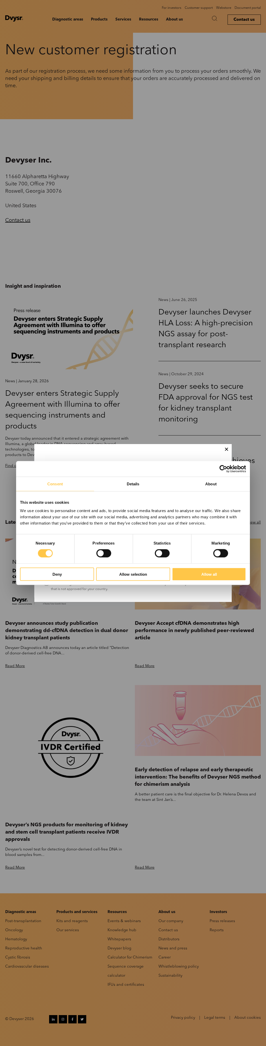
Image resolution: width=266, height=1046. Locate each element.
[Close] (226, 449)
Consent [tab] (55, 484)
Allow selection (133, 574)
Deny (57, 574)
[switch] (103, 553)
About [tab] (211, 484)
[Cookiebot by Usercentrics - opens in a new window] (223, 469)
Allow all (209, 574)
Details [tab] (133, 484)
